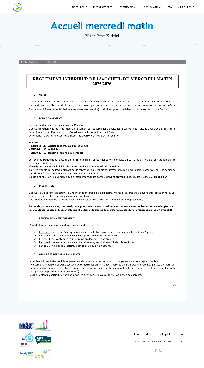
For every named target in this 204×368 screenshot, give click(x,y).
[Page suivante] (26, 62)
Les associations (151, 7)
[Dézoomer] (41, 62)
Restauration (127, 7)
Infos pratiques (102, 7)
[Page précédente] (21, 62)
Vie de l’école (186, 7)
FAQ (170, 7)
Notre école (79, 7)
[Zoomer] (45, 62)
